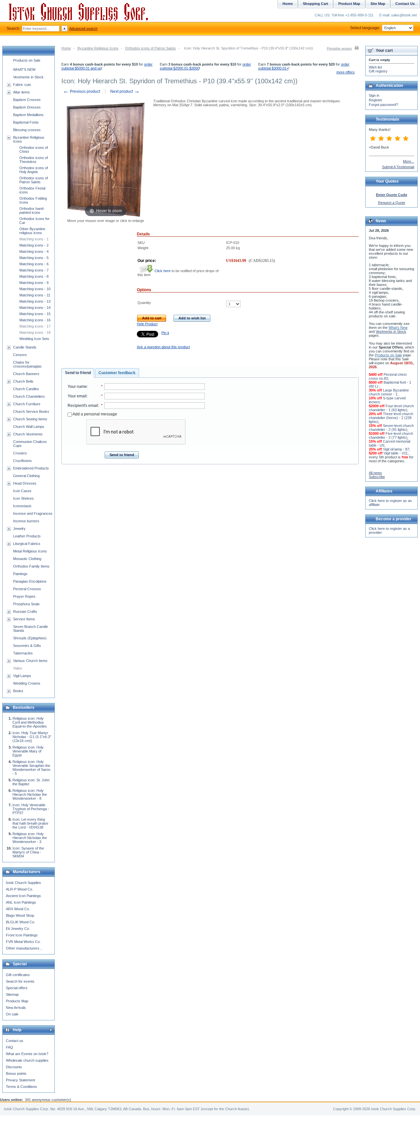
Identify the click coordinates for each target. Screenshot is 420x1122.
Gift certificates (18, 975)
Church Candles (26, 389)
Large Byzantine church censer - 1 (389, 392)
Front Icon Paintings (22, 935)
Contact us (14, 1041)
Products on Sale (26, 60)
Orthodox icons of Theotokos (33, 160)
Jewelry (19, 529)
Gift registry (378, 71)
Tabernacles (23, 653)
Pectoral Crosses (27, 589)
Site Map (377, 4)
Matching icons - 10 (35, 289)
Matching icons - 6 (34, 264)
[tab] (77, 373)
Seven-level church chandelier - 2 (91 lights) (391, 427)
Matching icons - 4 (34, 251)
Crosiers (20, 453)
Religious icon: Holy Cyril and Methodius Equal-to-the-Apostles (29, 722)
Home (66, 48)
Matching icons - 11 (34, 295)
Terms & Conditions (21, 1087)
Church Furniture (26, 404)
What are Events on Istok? (27, 1054)
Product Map (349, 4)
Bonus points (16, 1073)
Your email (77, 396)
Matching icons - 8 (34, 276)
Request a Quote (391, 203)
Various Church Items (30, 661)
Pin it (165, 333)
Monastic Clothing (27, 559)
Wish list (375, 67)
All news (375, 473)
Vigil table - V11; (396, 453)
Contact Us (405, 4)
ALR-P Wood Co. (19, 889)
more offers (345, 72)
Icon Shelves (23, 498)
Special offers (17, 988)
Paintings (20, 574)
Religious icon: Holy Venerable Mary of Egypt (28, 751)
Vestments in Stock (28, 77)
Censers (20, 355)
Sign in (374, 95)
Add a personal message (94, 414)
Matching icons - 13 (35, 301)
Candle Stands (24, 347)
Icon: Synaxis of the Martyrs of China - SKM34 (28, 852)
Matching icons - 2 (34, 245)
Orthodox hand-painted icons (32, 210)
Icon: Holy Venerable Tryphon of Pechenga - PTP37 (30, 809)
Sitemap (12, 994)
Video (17, 668)
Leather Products (27, 536)
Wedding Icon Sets (34, 339)
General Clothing (26, 476)
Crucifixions (22, 461)
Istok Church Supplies (23, 883)
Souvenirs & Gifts (27, 646)
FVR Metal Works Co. (23, 942)
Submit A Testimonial (398, 167)
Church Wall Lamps (28, 427)
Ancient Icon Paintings (23, 896)
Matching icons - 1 (34, 239)
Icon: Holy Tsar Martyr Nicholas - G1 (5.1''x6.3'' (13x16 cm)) (31, 737)
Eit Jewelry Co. (18, 929)
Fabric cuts (22, 85)
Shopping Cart (315, 4)
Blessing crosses (27, 130)
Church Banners (26, 374)
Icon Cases (22, 491)
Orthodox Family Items (31, 566)
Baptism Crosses (27, 100)
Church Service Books (31, 411)
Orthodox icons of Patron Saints (150, 48)
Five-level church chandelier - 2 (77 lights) (391, 435)
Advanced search (83, 28)
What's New (398, 328)
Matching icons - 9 (34, 283)
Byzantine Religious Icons (97, 48)
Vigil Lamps (22, 676)
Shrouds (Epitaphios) (30, 638)
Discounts (14, 1067)
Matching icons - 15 (35, 314)
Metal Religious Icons (30, 551)
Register (375, 100)
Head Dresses (24, 483)
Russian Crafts (25, 611)
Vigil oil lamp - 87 (396, 449)
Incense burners (26, 521)
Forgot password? (383, 105)
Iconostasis (22, 506)
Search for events (20, 981)
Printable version (339, 48)
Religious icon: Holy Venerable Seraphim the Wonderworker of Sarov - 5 (31, 767)
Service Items (24, 619)
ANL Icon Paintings (21, 902)
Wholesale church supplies (27, 1060)
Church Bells (23, 381)
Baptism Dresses (27, 107)
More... (408, 161)
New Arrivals (16, 1008)
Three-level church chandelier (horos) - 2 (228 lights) (391, 418)
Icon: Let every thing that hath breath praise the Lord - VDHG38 (30, 823)
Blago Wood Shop (20, 915)
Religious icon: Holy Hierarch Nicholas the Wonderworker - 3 (29, 838)
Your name (77, 386)
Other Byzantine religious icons (32, 231)
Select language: (365, 28)
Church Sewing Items (30, 419)
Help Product (147, 324)
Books (18, 691)
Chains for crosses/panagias (27, 364)
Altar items (21, 92)
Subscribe (377, 477)
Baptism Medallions (28, 115)
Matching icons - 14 (35, 308)
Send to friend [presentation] (78, 373)
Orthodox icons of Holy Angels (33, 170)
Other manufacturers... (24, 948)
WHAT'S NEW (24, 69)
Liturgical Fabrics (26, 544)
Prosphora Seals (26, 604)
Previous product (81, 91)
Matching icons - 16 (35, 320)
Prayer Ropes (24, 596)
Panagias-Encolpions (30, 581)
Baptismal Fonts (26, 122)
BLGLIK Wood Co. (20, 922)
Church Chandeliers (29, 396)
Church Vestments (28, 434)
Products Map (17, 1001)
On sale (12, 1014)
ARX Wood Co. (18, 909)
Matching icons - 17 (35, 326)
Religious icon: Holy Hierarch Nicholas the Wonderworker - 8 (29, 794)
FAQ (9, 1047)
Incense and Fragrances (32, 513)
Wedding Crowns (26, 683)
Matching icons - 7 (34, 270)
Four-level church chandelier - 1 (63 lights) (391, 408)
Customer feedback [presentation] (117, 373)
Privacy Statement (20, 1080)
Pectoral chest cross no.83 (388, 376)
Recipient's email (83, 405)
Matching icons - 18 (35, 332)
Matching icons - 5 (34, 258)
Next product (125, 91)
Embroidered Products (31, 468)
